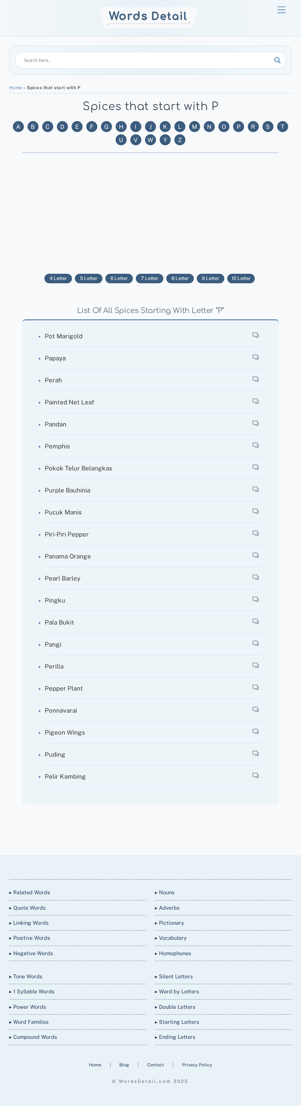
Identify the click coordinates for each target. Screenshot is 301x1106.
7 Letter (149, 278)
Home (15, 87)
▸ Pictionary (169, 923)
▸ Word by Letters (177, 991)
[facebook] (141, 866)
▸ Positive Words (29, 938)
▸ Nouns (164, 892)
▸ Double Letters (175, 1007)
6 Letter (119, 278)
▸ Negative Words (31, 953)
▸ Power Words (27, 1007)
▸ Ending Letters (175, 1037)
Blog (124, 1064)
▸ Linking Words (28, 923)
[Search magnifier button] (277, 60)
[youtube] (158, 866)
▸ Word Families (28, 1022)
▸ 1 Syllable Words (31, 991)
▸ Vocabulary (171, 938)
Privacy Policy (197, 1064)
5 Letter (88, 278)
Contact (156, 1064)
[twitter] (123, 866)
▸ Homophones (173, 953)
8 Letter (180, 278)
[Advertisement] (150, 211)
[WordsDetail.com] (148, 27)
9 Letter (210, 278)
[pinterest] (176, 866)
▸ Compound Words (33, 1037)
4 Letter (58, 278)
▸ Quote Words (27, 908)
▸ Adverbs (167, 908)
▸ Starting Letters (177, 1022)
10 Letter (241, 278)
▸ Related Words (29, 892)
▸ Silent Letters (174, 976)
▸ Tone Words (25, 976)
